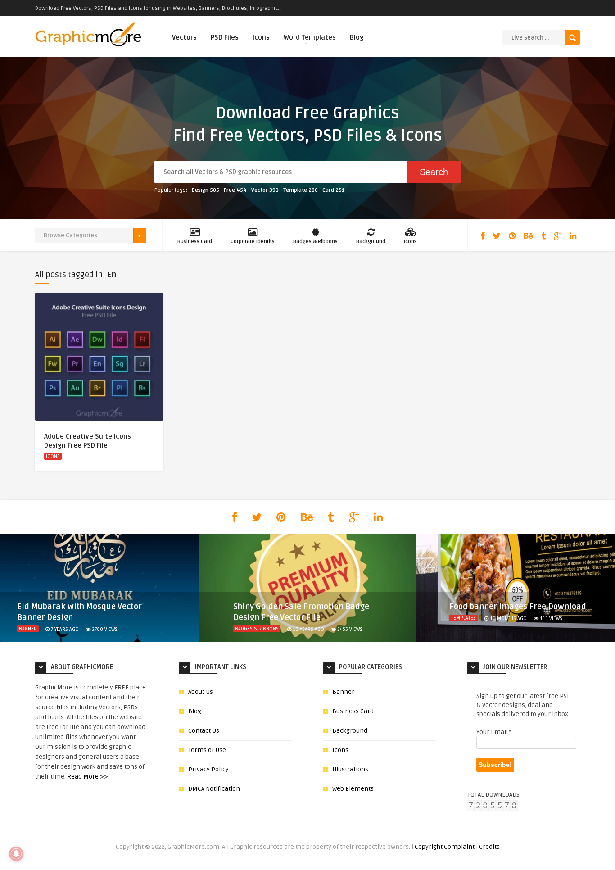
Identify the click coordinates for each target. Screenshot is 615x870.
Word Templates (310, 37)
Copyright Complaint (445, 847)
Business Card (194, 242)
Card (333, 190)
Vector (265, 190)
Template (300, 190)
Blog (357, 37)
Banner (28, 629)
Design (205, 190)
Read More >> (87, 776)
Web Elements (353, 789)
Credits (489, 847)
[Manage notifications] (16, 854)
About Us (200, 692)
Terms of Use (207, 750)
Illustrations (350, 769)
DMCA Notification (214, 789)
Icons (261, 37)
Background (370, 242)
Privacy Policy (208, 769)
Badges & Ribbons (315, 242)
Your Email (493, 732)
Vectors (184, 37)
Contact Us (203, 730)
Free (235, 190)
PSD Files (225, 37)
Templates (463, 618)
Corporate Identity (253, 242)
